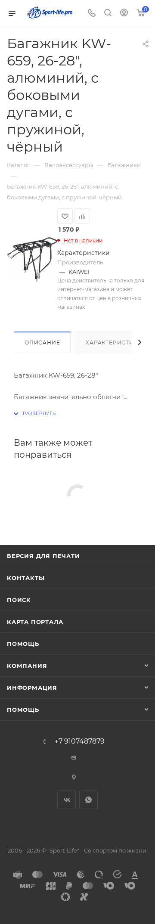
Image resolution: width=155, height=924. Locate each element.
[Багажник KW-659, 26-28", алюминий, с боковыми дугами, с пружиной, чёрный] (32, 259)
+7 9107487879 (80, 741)
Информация (32, 687)
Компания (27, 665)
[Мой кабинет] (124, 13)
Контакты (25, 577)
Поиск (19, 599)
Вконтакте (66, 800)
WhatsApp (88, 800)
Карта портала (35, 621)
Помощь (23, 643)
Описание (42, 342)
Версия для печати (43, 555)
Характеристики (114, 342)
